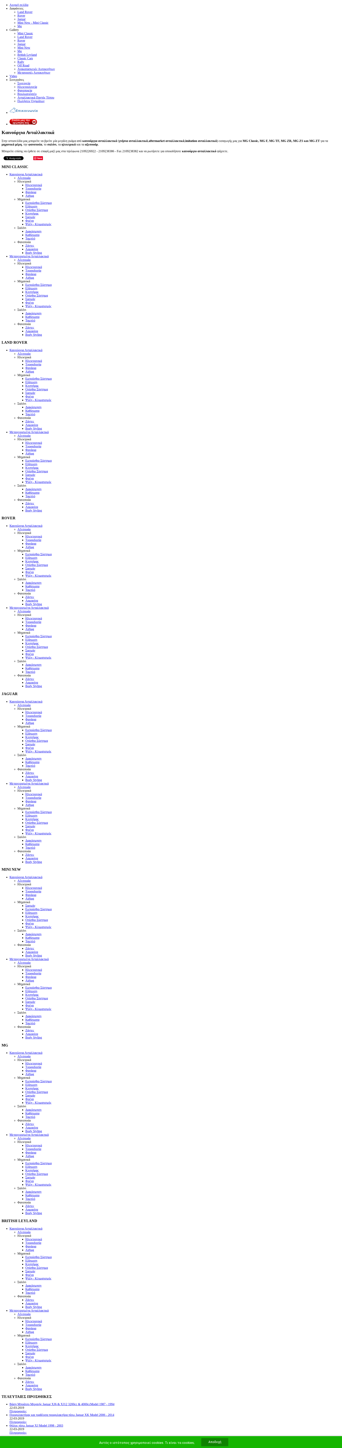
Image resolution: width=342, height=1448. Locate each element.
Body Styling (33, 252)
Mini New (23, 47)
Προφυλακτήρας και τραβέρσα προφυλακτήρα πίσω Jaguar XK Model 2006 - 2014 (62, 1415)
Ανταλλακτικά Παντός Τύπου (35, 97)
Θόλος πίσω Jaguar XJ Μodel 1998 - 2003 (36, 1425)
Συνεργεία (23, 83)
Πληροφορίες (18, 1411)
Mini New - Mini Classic (32, 22)
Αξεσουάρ (24, 178)
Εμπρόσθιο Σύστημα (38, 203)
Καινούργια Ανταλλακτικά (26, 174)
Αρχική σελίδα (19, 5)
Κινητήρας (32, 213)
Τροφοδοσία (33, 188)
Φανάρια (30, 192)
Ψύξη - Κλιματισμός (38, 224)
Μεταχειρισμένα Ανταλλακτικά (29, 256)
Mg (19, 26)
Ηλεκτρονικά (33, 185)
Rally (20, 62)
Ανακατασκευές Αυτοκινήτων (36, 69)
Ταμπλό (30, 238)
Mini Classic (25, 33)
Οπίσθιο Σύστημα (36, 210)
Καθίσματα (32, 235)
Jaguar (21, 19)
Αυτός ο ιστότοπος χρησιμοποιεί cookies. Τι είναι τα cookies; (146, 1443)
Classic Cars (25, 58)
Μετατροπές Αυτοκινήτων (33, 72)
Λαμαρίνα (31, 249)
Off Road (23, 65)
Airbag (29, 195)
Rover (21, 15)
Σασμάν (30, 217)
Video (13, 76)
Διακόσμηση (33, 231)
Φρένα (29, 220)
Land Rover (24, 12)
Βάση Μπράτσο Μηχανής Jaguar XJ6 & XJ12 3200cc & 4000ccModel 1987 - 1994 (62, 1404)
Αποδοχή (214, 1442)
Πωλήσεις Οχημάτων (31, 101)
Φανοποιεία (24, 90)
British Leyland (27, 54)
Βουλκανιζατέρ (27, 94)
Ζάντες (29, 245)
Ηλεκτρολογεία (27, 86)
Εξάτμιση (31, 206)
